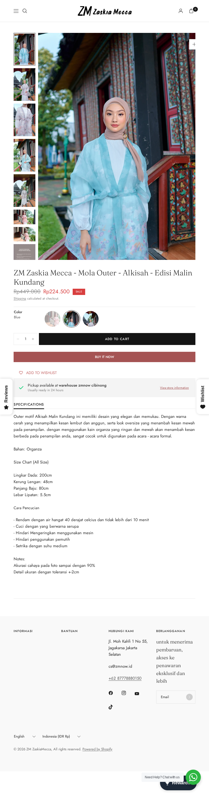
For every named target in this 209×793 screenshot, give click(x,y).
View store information (174, 387)
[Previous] (52, 146)
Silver (90, 319)
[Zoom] (194, 44)
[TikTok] (115, 707)
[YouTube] (141, 694)
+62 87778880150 (125, 678)
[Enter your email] (189, 697)
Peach (52, 319)
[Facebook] (115, 693)
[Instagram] (128, 693)
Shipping (20, 298)
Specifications (29, 405)
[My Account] (180, 11)
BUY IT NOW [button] (104, 356)
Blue (71, 319)
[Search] (24, 11)
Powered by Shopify (97, 749)
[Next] (181, 146)
